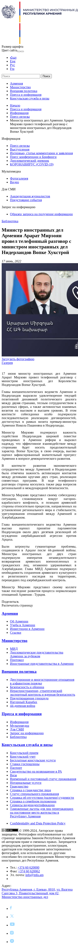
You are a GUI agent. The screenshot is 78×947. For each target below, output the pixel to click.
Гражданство (19, 786)
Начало (15, 105)
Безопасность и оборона (27, 687)
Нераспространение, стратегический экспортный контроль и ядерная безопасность (42, 692)
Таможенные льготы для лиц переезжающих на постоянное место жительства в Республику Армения (41, 812)
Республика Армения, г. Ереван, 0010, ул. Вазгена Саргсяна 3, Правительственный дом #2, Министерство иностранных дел (37, 893)
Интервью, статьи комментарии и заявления (41, 153)
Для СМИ (17, 729)
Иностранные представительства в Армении (42, 663)
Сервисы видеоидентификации (32, 805)
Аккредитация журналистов (30, 196)
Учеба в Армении (22, 625)
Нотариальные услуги (25, 782)
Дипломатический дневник (29, 160)
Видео (14, 182)
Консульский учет (23, 756)
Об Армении (19, 621)
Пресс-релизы (20, 116)
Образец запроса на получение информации (41, 214)
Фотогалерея (19, 178)
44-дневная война (22, 706)
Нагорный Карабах (23, 702)
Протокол (17, 660)
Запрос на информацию (27, 733)
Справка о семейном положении (33, 801)
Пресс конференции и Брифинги (33, 157)
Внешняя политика (23, 91)
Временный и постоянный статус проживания (43, 779)
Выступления (19, 149)
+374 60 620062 (29, 871)
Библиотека (10, 221)
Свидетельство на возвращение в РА (36, 771)
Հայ (13, 57)
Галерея (7, 363)
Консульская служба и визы (29, 98)
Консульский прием (24, 753)
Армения (16, 83)
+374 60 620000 (28, 867)
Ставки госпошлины (25, 764)
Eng (12, 61)
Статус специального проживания (34, 794)
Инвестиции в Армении (27, 629)
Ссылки (15, 632)
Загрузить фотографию (18, 359)
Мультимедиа (19, 725)
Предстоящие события (26, 200)
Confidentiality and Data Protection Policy (38, 823)
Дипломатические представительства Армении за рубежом (36, 654)
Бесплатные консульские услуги (33, 760)
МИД (14, 648)
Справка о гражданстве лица (30, 790)
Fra (12, 69)
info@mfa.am (34, 875)
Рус (12, 65)
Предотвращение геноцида (29, 698)
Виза (13, 775)
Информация (19, 113)
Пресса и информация (25, 94)
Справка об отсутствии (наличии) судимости (42, 797)
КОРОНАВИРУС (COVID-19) (31, 164)
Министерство (20, 87)
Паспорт (16, 768)
